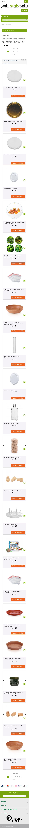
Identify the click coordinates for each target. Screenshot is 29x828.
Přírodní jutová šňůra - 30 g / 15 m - (12, 457)
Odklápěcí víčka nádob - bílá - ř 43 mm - (13, 87)
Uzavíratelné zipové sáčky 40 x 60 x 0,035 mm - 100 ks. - (14, 290)
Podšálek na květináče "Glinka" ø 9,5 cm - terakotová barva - (14, 323)
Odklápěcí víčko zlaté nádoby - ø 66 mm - (13, 121)
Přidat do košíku (17, 96)
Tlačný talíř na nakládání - (10, 524)
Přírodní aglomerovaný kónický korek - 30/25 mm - (13, 726)
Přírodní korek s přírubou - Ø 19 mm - (13, 490)
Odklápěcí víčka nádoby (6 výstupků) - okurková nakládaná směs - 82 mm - (13, 256)
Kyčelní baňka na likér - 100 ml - (11, 423)
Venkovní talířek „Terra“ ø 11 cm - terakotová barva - (12, 625)
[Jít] (25, 796)
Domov (3, 24)
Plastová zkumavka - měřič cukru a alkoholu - (12, 357)
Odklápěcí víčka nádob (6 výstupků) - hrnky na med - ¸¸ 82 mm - (14, 222)
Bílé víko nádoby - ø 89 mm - (10, 390)
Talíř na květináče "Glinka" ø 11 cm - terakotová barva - (12, 760)
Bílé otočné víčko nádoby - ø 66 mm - (12, 155)
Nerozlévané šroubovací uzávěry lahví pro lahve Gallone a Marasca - (14, 692)
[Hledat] (26, 20)
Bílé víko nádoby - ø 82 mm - (10, 188)
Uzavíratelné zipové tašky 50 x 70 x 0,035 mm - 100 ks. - (14, 592)
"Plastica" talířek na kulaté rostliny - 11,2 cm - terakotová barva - (14, 659)
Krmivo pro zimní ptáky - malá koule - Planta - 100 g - (13, 558)
